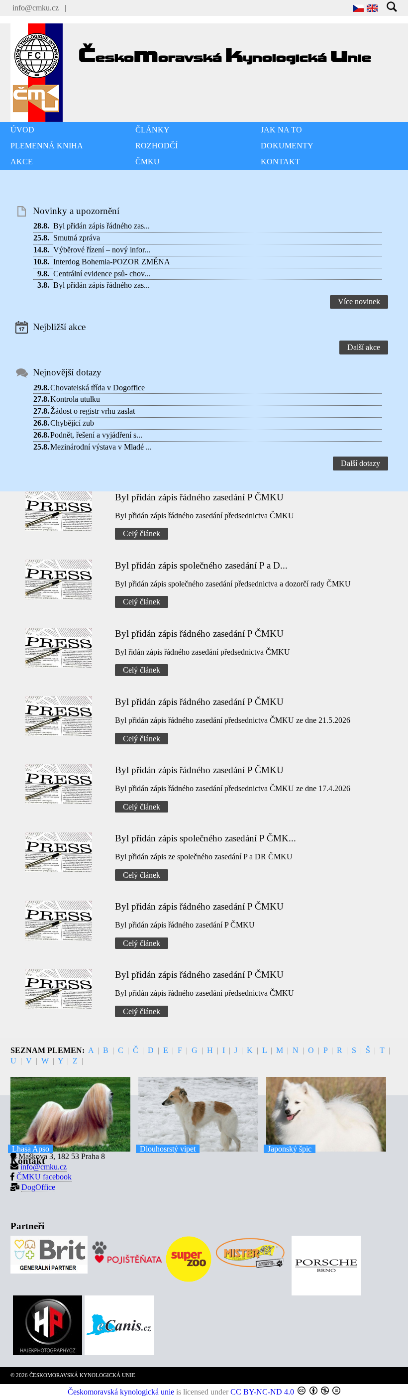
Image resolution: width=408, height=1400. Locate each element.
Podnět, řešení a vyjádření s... (96, 435)
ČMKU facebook (44, 1176)
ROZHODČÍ (156, 145)
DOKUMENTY (287, 145)
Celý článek (141, 533)
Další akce (363, 347)
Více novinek (359, 301)
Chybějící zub (72, 423)
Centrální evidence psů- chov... (101, 273)
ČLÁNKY (152, 129)
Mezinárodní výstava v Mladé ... (101, 447)
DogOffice (38, 1187)
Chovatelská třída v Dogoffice (97, 387)
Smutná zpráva (76, 237)
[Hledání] (392, 7)
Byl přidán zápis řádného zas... (101, 226)
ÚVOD (22, 129)
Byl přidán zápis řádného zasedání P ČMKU (199, 497)
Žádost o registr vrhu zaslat (92, 411)
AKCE (21, 161)
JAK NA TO (281, 129)
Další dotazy (360, 463)
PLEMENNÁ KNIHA (46, 145)
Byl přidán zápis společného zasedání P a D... (201, 565)
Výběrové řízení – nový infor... (101, 249)
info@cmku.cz (35, 7)
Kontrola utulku (75, 399)
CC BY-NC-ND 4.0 (262, 1392)
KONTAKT (280, 161)
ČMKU (147, 161)
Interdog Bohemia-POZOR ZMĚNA (111, 261)
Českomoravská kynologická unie (121, 1392)
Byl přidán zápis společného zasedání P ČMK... (205, 838)
